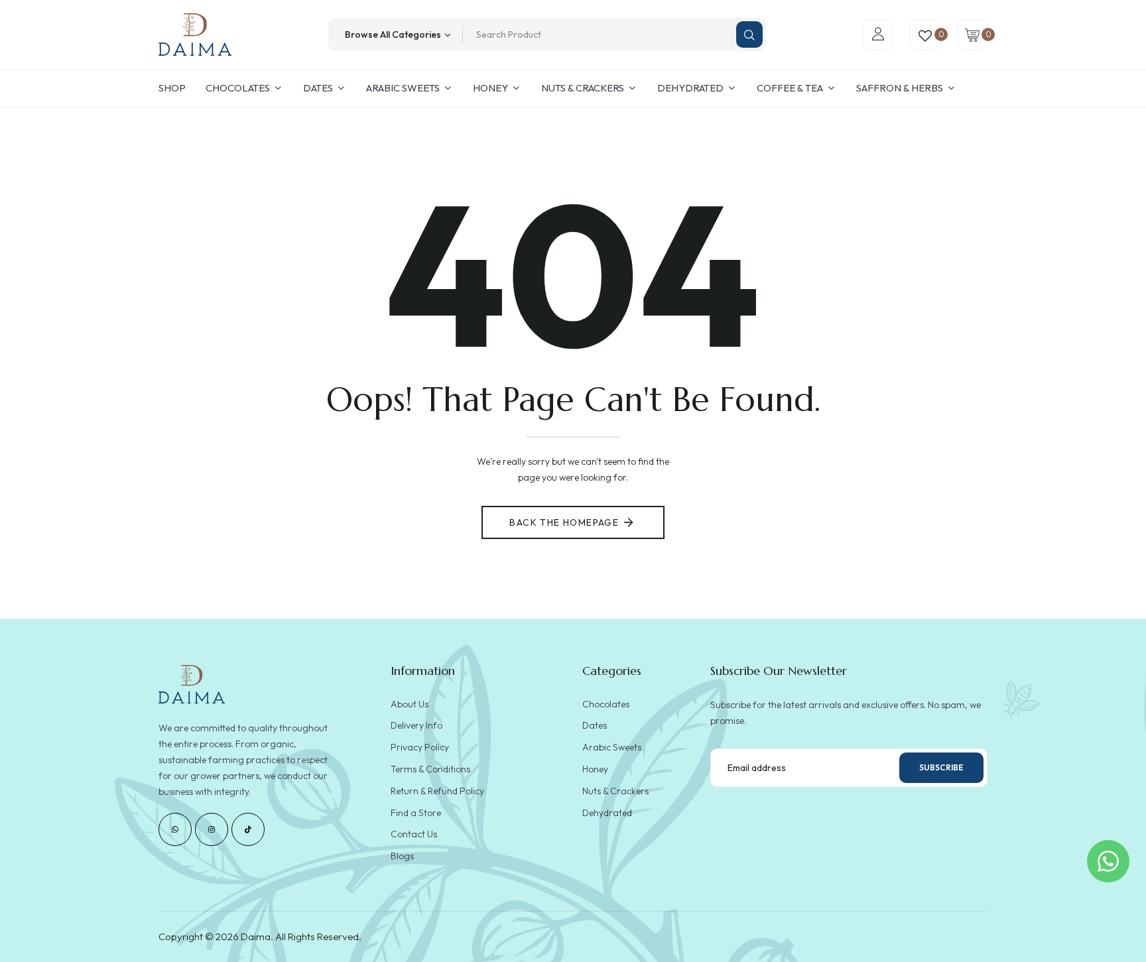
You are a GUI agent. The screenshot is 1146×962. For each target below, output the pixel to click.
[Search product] (749, 34)
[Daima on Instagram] (211, 829)
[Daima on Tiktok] (248, 829)
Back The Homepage (564, 522)
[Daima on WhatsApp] (175, 829)
